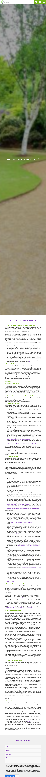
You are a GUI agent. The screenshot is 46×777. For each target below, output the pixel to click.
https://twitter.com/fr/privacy (14, 533)
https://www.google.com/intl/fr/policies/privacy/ (18, 439)
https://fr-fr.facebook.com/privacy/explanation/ (22, 522)
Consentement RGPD (23, 763)
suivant (29, 721)
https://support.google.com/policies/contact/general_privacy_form (23, 443)
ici (29, 361)
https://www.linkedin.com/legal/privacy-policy (29, 545)
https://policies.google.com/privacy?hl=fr (31, 567)
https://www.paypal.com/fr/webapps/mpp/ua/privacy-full (18, 597)
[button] (44, 2)
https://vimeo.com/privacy (28, 556)
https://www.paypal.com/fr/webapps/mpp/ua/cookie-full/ (18, 607)
